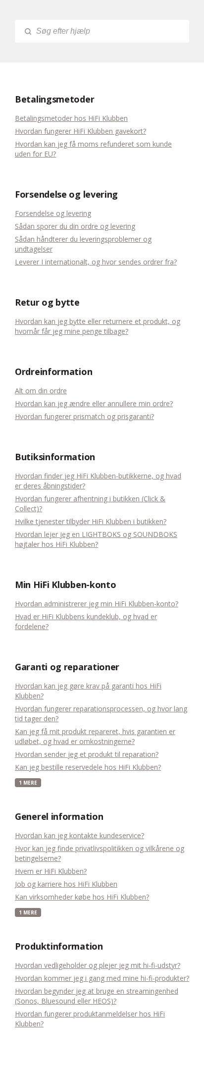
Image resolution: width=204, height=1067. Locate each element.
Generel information (59, 816)
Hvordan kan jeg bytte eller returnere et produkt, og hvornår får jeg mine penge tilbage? (97, 326)
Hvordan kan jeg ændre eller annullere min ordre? (94, 403)
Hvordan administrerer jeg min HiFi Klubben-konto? (96, 603)
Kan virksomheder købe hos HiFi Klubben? (82, 897)
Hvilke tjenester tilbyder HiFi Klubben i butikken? (90, 521)
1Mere (28, 782)
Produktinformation (59, 946)
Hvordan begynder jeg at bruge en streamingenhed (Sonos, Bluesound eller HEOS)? (96, 996)
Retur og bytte (47, 302)
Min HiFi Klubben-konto (65, 584)
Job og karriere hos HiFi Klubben (66, 884)
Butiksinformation (55, 457)
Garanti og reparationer (67, 667)
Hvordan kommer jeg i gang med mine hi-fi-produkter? (102, 978)
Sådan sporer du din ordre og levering (75, 226)
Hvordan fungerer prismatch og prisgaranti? (84, 416)
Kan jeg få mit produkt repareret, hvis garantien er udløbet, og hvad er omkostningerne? (95, 736)
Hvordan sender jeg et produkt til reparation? (86, 754)
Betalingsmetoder (54, 99)
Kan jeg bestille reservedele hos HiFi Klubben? (88, 767)
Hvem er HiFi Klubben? (51, 871)
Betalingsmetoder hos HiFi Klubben (71, 118)
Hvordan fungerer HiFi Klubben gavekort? (80, 131)
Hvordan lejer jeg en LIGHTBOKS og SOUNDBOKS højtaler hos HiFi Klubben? (96, 539)
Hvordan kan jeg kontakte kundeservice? (79, 835)
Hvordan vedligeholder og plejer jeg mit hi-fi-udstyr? (97, 965)
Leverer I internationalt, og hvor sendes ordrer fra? (96, 262)
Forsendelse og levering (66, 194)
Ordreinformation (53, 371)
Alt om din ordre (41, 390)
